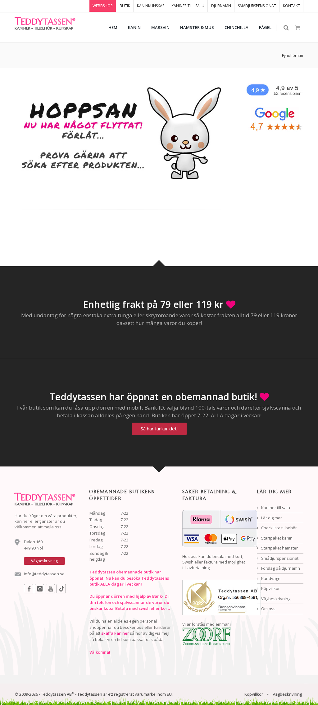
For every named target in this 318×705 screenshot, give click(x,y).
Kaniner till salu (275, 507)
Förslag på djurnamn (280, 568)
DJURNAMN (221, 5)
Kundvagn (270, 578)
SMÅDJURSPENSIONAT (257, 5)
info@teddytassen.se (44, 574)
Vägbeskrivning (275, 598)
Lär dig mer (271, 518)
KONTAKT (291, 5)
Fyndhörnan (292, 55)
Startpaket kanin (276, 538)
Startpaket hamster (279, 548)
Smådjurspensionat (279, 558)
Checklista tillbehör (278, 528)
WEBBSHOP (103, 5)
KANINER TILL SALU (187, 5)
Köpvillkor (270, 588)
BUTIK (125, 5)
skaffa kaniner (115, 633)
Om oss (267, 608)
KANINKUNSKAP (151, 5)
